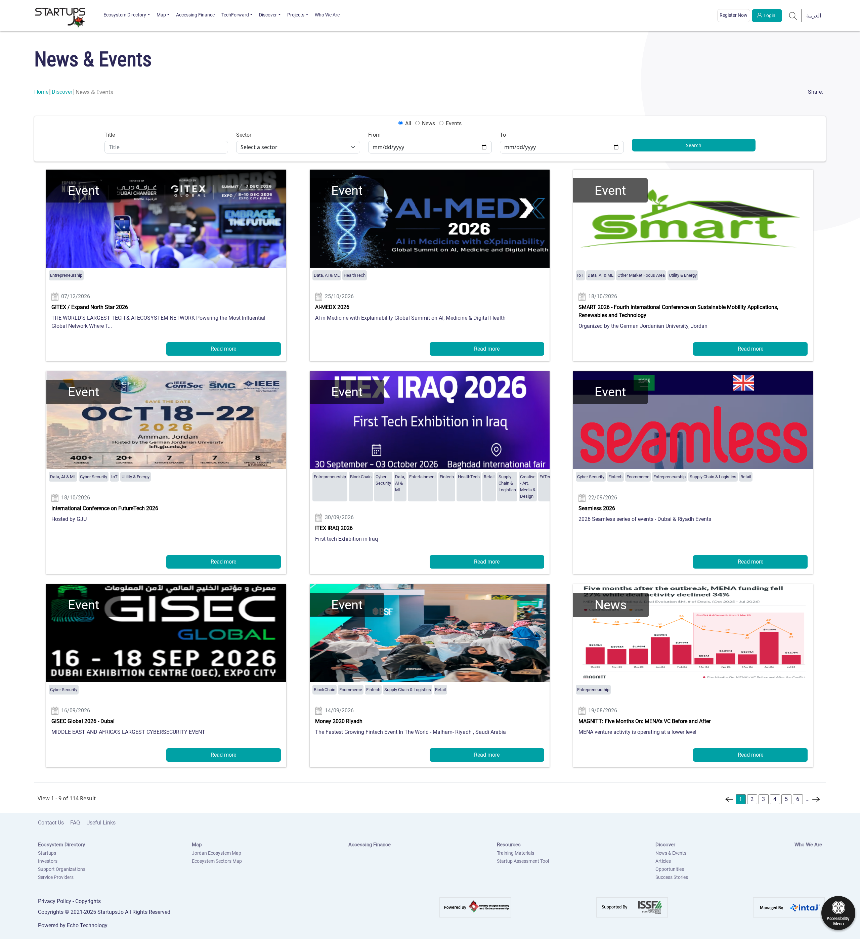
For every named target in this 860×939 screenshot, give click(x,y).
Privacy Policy (55, 901)
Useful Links (101, 822)
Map (161, 14)
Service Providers (56, 877)
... (808, 799)
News (428, 123)
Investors (47, 861)
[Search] (793, 15)
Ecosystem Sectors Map (217, 861)
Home (41, 92)
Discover (268, 14)
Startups (47, 853)
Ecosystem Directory (124, 14)
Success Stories (671, 877)
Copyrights (88, 901)
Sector (243, 135)
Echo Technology (87, 925)
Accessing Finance (195, 14)
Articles (663, 861)
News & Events (670, 853)
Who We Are (327, 14)
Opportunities (669, 869)
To (503, 135)
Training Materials (515, 853)
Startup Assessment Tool (523, 861)
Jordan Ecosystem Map (216, 853)
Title (109, 135)
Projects (295, 14)
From (374, 135)
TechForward (235, 14)
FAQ (75, 822)
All (408, 123)
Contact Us (51, 822)
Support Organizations (61, 869)
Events (454, 123)
